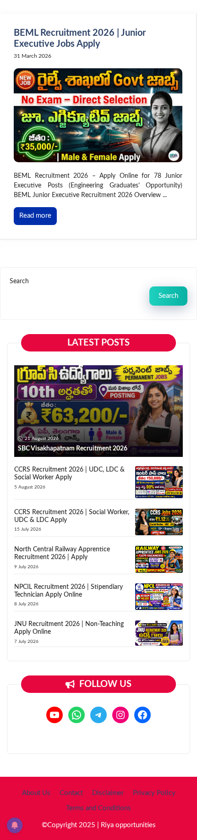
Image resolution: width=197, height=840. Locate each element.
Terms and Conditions (98, 808)
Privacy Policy (154, 793)
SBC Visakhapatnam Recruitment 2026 (72, 448)
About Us (36, 793)
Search (19, 281)
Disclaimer (108, 793)
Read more (35, 215)
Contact (71, 793)
